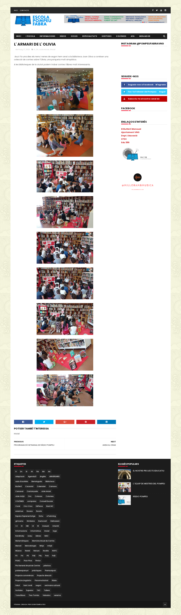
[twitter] (157, 10)
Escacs (30, 511)
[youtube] (161, 10)
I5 (38, 526)
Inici (16, 10)
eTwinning (51, 516)
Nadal (27, 551)
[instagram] (165, 10)
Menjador (144, 36)
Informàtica (36, 531)
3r (26, 471)
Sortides (106, 36)
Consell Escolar (46, 501)
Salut (17, 585)
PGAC (17, 560)
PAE (33, 555)
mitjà (49, 546)
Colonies (50, 496)
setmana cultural (52, 585)
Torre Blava (20, 595)
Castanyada (32, 491)
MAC (47, 536)
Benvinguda (37, 481)
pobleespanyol (21, 570)
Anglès (43, 476)
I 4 (16, 526)
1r (34, 49)
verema (57, 595)
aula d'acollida (21, 481)
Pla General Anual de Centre (27, 565)
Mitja (42, 546)
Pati (47, 555)
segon (38, 585)
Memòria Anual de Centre (43, 541)
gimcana (19, 521)
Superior (29, 590)
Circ (29, 496)
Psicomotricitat (41, 580)
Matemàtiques (22, 541)
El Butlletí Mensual (131, 129)
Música (18, 551)
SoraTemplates (38, 604)
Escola (39, 511)
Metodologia (30, 546)
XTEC (124, 139)
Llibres (38, 536)
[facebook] (152, 10)
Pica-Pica (28, 560)
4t (32, 471)
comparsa (31, 501)
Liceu (30, 536)
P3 (16, 555)
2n (37, 49)
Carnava (53, 486)
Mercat (18, 546)
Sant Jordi (27, 585)
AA (49, 471)
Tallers (47, 590)
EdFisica (39, 506)
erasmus (19, 511)
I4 (33, 526)
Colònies (121, 36)
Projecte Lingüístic (23, 580)
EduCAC (49, 506)
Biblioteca (50, 481)
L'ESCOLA (30, 36)
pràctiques (36, 570)
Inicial (52, 49)
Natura (36, 551)
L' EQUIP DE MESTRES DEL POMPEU (149, 483)
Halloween (55, 521)
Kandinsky (19, 536)
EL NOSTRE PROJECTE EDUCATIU (148, 470)
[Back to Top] (165, 604)
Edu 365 (125, 142)
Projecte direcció (44, 575)
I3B (27, 526)
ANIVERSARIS (54, 476)
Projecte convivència (24, 575)
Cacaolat (29, 486)
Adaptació (19, 476)
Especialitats (89, 36)
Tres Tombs (34, 595)
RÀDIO (63, 36)
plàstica (47, 565)
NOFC (54, 551)
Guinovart (42, 521)
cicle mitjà (19, 496)
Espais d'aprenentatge (25, 516)
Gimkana (31, 521)
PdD (54, 555)
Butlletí (18, 486)
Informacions (47, 36)
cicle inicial (44, 49)
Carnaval (19, 491)
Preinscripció (50, 570)
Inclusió (45, 526)
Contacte (24, 10)
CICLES (74, 36)
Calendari (41, 486)
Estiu (41, 516)
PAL (40, 555)
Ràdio (54, 580)
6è (43, 471)
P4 (22, 555)
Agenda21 (32, 476)
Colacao (38, 496)
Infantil (56, 526)
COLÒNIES (19, 501)
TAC (38, 590)
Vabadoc (46, 595)
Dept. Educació (129, 135)
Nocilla (46, 551)
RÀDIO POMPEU (140, 496)
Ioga (55, 531)
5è (37, 471)
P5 (28, 555)
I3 (21, 526)
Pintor (38, 560)
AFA (133, 36)
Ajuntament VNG (130, 132)
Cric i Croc (28, 506)
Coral (17, 506)
